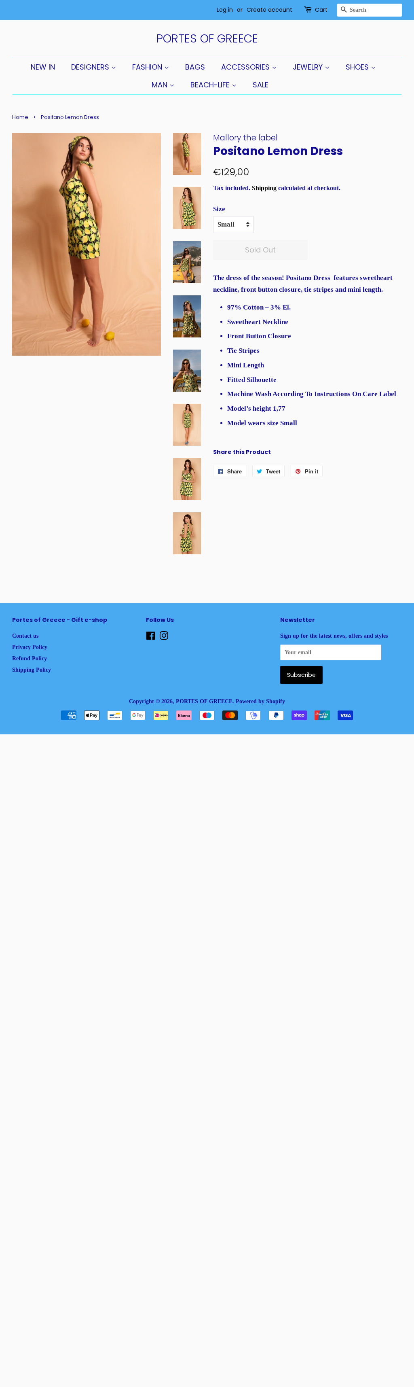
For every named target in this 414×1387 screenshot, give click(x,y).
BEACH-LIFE (211, 85)
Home (20, 117)
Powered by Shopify (260, 701)
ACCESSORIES (246, 67)
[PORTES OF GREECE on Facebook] (150, 637)
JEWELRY (309, 67)
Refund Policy (29, 658)
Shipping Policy (31, 669)
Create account (269, 10)
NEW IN (43, 67)
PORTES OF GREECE (207, 39)
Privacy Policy (29, 647)
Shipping (264, 188)
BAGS (195, 67)
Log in (225, 10)
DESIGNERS (91, 67)
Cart (321, 10)
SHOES (358, 67)
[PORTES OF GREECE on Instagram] (163, 637)
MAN (160, 85)
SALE (260, 85)
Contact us (25, 635)
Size (219, 209)
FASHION (148, 67)
